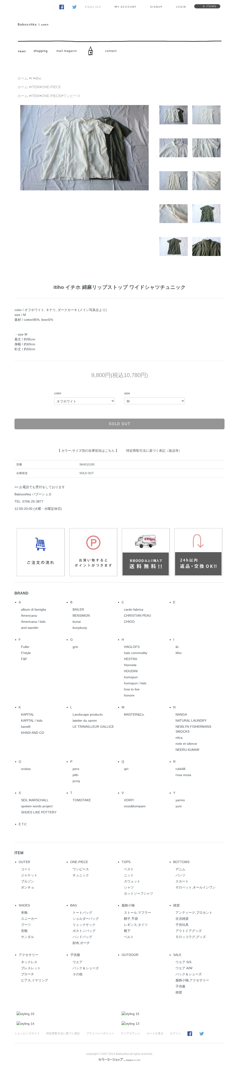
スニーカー (29, 918)
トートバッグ (82, 912)
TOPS (126, 862)
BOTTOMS (181, 862)
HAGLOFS (132, 647)
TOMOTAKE (82, 800)
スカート (182, 881)
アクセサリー (28, 955)
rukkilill (180, 769)
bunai (77, 621)
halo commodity (135, 653)
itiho (38, 78)
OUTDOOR (130, 955)
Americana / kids (33, 621)
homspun (131, 677)
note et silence (186, 743)
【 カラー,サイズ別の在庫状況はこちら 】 (88, 450)
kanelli (25, 726)
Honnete (130, 665)
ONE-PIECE (51, 87)
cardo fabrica (133, 609)
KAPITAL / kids (31, 720)
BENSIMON (81, 615)
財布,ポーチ (81, 943)
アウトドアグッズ (189, 931)
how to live (132, 689)
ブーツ (26, 925)
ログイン (175, 1033)
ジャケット (29, 875)
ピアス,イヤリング (34, 980)
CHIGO (129, 621)
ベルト (129, 937)
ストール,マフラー (137, 912)
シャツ (129, 887)
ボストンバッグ (84, 931)
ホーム (23, 78)
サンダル (27, 937)
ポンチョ (27, 887)
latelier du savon (85, 720)
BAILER (78, 609)
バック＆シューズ (86, 968)
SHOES (24, 905)
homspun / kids (135, 683)
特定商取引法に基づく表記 (63, 1033)
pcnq (76, 781)
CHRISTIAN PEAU (137, 615)
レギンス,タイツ (136, 925)
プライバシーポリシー (100, 1033)
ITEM (35, 87)
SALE (177, 955)
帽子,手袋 (131, 918)
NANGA (181, 714)
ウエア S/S (183, 962)
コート (26, 869)
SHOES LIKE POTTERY (38, 812)
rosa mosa (183, 775)
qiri (126, 769)
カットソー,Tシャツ (138, 893)
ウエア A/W (184, 968)
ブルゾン (27, 881)
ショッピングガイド (27, 1033)
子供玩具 (182, 925)
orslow (26, 769)
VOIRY (129, 800)
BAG (73, 905)
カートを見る (155, 1033)
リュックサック (84, 925)
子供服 (75, 955)
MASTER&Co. (134, 714)
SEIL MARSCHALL (35, 800)
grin (75, 647)
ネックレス (29, 962)
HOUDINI (131, 671)
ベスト (129, 869)
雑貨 (176, 905)
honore (129, 695)
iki (177, 647)
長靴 (24, 931)
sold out (119, 423)
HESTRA (130, 659)
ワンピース (72, 96)
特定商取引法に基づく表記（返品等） (154, 450)
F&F (24, 659)
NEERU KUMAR (187, 750)
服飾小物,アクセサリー (192, 980)
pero (76, 769)
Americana (29, 615)
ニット (129, 875)
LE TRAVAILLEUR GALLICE (93, 726)
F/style (26, 653)
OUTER (24, 862)
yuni (179, 806)
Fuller (25, 647)
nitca (179, 737)
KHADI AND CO (32, 733)
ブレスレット (31, 968)
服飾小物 (128, 905)
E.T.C (23, 824)
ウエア (77, 962)
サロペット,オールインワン (196, 887)
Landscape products (88, 714)
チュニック (81, 875)
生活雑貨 (182, 918)
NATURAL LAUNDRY (191, 720)
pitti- (76, 775)
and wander (30, 628)
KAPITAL (27, 714)
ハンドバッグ (82, 937)
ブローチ (27, 974)
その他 (77, 974)
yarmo (180, 800)
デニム (180, 869)
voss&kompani (134, 806)
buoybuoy (80, 628)
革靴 (24, 912)
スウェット (132, 881)
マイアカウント (130, 1033)
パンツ (180, 875)
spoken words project (37, 806)
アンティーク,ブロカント (194, 912)
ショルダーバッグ (86, 918)
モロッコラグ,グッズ (191, 937)
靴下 (127, 931)
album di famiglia (33, 609)
